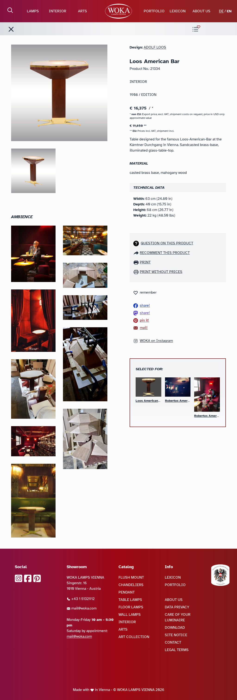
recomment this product (165, 252)
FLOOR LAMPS (130, 607)
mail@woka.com (83, 608)
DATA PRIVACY (177, 607)
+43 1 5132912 (82, 598)
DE (221, 11)
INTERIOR (57, 11)
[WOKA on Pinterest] (37, 578)
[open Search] (10, 10)
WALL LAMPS (129, 614)
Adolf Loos (155, 47)
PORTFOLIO (154, 11)
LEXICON (178, 11)
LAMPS (33, 11)
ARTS (82, 11)
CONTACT (173, 642)
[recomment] (136, 252)
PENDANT (126, 592)
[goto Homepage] (118, 11)
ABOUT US (201, 11)
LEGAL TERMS (177, 650)
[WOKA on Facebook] (27, 578)
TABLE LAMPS (130, 599)
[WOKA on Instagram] (18, 578)
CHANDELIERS (130, 585)
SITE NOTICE (176, 635)
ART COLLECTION (133, 637)
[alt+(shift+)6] (11, 29)
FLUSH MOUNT (131, 577)
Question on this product (167, 243)
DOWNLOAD (175, 627)
